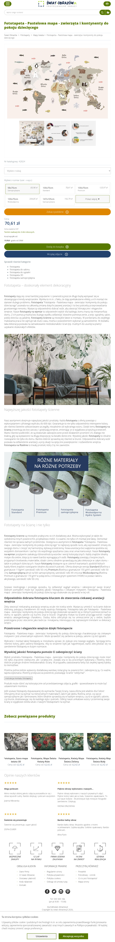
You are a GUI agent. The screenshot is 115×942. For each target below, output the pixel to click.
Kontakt (22, 885)
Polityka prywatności (55, 875)
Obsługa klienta (26, 866)
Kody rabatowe (25, 881)
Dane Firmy (24, 871)
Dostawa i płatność (27, 878)
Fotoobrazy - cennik (86, 875)
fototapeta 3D (16, 275)
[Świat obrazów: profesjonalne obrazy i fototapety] (57, 4)
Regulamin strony (54, 871)
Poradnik (82, 871)
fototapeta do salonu (20, 269)
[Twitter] (54, 891)
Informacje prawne (55, 866)
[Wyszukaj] (102, 12)
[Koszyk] (107, 3)
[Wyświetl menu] (8, 3)
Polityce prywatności (87, 925)
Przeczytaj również (87, 866)
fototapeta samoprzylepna (22, 277)
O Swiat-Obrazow (26, 875)
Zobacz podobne (55, 211)
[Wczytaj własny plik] (108, 12)
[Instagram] (60, 891)
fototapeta (15, 266)
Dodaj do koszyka (55, 246)
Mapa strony (83, 881)
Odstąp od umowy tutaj (57, 881)
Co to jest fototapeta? (87, 878)
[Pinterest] (67, 891)
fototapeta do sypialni (20, 272)
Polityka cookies (54, 878)
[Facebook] (47, 891)
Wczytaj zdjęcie (55, 254)
